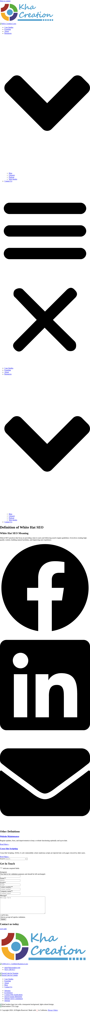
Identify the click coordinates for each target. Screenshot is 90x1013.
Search (2, 859)
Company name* (6, 891)
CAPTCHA (4, 915)
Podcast (11, 177)
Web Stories (13, 179)
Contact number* (6, 887)
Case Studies (8, 27)
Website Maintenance (9, 836)
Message (3, 895)
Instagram (3, 872)
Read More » (4, 844)
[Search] (27, 859)
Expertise (7, 29)
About (6, 31)
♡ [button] (37, 1010)
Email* (3, 883)
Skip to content (5, 1)
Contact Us (8, 181)
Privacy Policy (53, 1010)
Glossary (12, 175)
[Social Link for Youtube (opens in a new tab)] (9, 973)
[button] (45, 274)
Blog (10, 173)
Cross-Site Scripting (9, 848)
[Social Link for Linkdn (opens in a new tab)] (9, 975)
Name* (3, 878)
